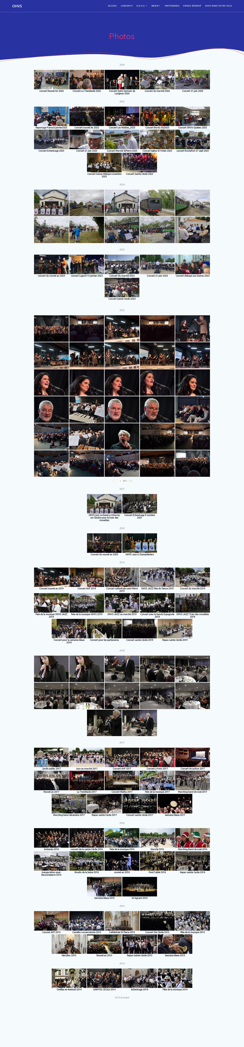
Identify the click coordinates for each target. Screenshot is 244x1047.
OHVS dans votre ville (218, 5)
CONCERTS (127, 5)
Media (155, 5)
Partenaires (172, 5)
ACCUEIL (112, 5)
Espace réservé (192, 5)
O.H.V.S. (140, 5)
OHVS (17, 6)
